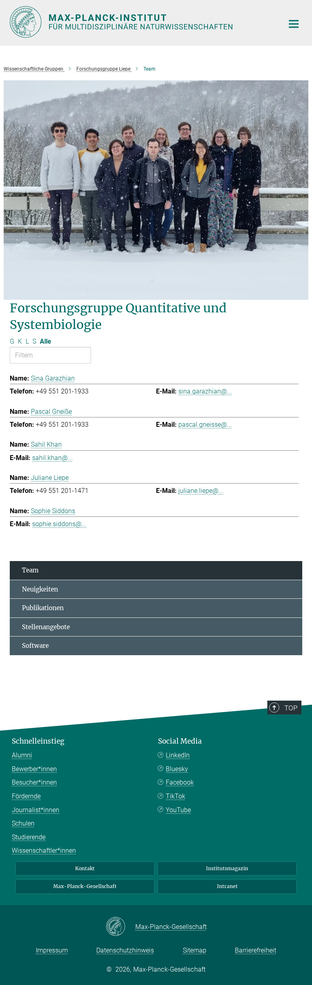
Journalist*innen (35, 810)
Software (35, 645)
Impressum (52, 950)
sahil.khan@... (52, 458)
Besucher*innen (34, 782)
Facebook (180, 782)
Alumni (22, 755)
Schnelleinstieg (38, 741)
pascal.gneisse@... (205, 424)
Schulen (23, 823)
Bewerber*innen (34, 769)
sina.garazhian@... (205, 391)
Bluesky (177, 769)
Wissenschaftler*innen (44, 850)
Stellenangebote (46, 627)
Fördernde (26, 796)
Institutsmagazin (227, 868)
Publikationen (43, 608)
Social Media (180, 741)
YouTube (178, 810)
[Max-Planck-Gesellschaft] (120, 927)
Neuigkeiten (40, 589)
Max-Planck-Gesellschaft (85, 886)
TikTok (175, 796)
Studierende (29, 837)
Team (30, 570)
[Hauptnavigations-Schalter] (294, 24)
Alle (45, 341)
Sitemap (194, 950)
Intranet (227, 886)
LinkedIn (178, 755)
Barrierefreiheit (255, 950)
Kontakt (85, 868)
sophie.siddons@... (59, 524)
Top (290, 708)
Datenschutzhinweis (125, 950)
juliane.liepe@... (200, 491)
